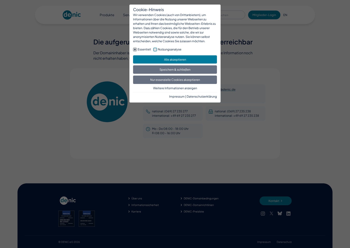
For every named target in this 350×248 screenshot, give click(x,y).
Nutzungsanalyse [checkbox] (169, 49)
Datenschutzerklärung (202, 96)
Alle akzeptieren (175, 59)
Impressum (177, 96)
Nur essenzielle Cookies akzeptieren (175, 80)
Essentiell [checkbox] (144, 49)
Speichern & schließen (175, 69)
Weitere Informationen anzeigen (175, 88)
